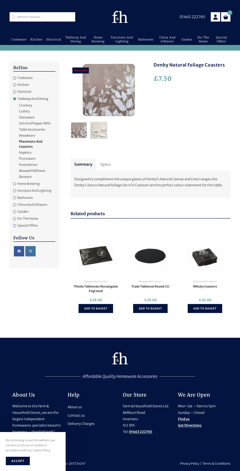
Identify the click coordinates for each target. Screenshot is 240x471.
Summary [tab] (83, 164)
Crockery (25, 105)
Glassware (26, 117)
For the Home (27, 218)
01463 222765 (140, 432)
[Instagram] (30, 251)
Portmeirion (28, 165)
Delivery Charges (81, 424)
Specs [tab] (105, 164)
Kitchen (23, 85)
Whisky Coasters (205, 286)
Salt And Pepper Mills (35, 123)
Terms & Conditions (216, 463)
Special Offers (27, 225)
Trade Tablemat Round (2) (150, 286)
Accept (17, 461)
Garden (22, 212)
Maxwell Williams (32, 171)
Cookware (25, 78)
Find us (184, 419)
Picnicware (27, 159)
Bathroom (25, 198)
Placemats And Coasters (96, 281)
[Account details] (215, 17)
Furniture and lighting (34, 191)
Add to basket (95, 308)
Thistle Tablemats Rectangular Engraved (96, 289)
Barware (25, 177)
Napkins (25, 153)
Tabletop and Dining (32, 99)
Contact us (76, 415)
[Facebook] (19, 251)
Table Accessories (32, 129)
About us (75, 407)
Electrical (24, 92)
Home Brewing (28, 184)
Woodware (27, 135)
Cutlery (24, 111)
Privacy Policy (189, 463)
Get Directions (190, 425)
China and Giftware (32, 205)
